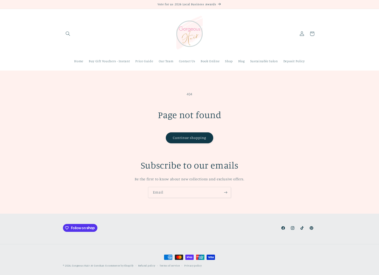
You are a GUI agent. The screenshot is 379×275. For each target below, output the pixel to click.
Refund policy (146, 265)
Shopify (129, 265)
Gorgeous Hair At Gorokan (88, 265)
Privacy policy (193, 265)
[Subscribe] (226, 192)
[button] (68, 34)
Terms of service (170, 265)
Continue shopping (189, 138)
